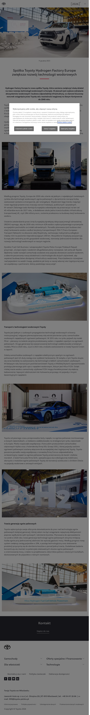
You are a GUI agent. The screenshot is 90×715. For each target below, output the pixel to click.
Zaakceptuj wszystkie (68, 129)
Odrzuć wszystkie (49, 129)
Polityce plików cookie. (65, 122)
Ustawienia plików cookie (24, 129)
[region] (44, 119)
